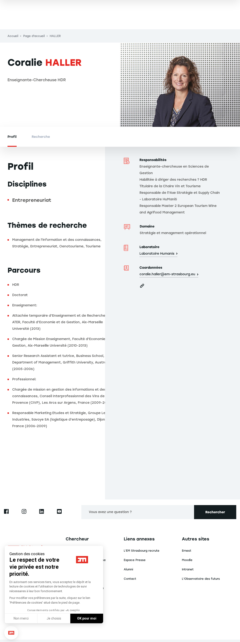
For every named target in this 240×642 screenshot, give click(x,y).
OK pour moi (86, 618)
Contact (130, 578)
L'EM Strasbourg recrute (141, 550)
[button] (11, 633)
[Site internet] (142, 285)
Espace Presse (135, 560)
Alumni (128, 569)
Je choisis (54, 618)
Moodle (187, 560)
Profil (12, 137)
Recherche (41, 137)
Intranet (188, 569)
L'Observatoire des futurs (201, 578)
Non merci (21, 618)
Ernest (186, 550)
